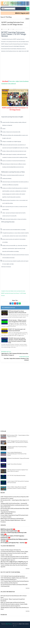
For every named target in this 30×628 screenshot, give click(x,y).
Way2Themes (9, 623)
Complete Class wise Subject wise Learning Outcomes (13, 291)
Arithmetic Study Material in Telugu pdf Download (18, 458)
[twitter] (14, 626)
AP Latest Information (18, 29)
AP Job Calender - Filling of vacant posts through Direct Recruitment (17, 321)
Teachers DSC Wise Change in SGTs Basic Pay (11, 549)
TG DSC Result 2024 (5, 586)
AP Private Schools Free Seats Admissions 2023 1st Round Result (17, 311)
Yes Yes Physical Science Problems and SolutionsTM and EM (14, 584)
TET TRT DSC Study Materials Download (16, 475)
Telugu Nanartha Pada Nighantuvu (8, 511)
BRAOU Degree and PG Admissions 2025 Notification (12, 518)
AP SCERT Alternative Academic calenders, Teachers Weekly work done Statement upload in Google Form (17, 340)
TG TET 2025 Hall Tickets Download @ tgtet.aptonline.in (13, 576)
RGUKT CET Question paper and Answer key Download (16, 329)
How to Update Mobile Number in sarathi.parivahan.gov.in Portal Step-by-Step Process (16, 454)
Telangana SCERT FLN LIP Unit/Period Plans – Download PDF (14, 503)
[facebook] (15, 626)
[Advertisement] (15, 68)
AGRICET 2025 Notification (6, 513)
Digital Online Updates (24, 623)
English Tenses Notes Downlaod (14, 464)
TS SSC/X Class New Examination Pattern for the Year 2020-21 (14, 556)
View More (27, 568)
